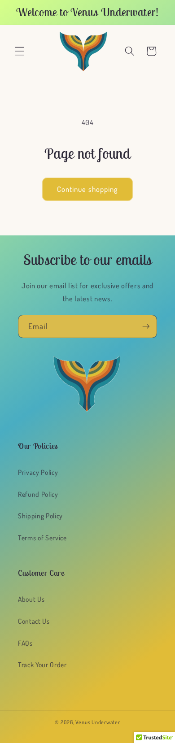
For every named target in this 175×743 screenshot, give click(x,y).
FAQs (25, 643)
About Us (31, 599)
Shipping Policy (40, 515)
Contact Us (34, 621)
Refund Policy (38, 494)
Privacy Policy (38, 472)
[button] (20, 51)
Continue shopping (87, 189)
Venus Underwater (97, 722)
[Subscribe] (146, 326)
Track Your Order (42, 664)
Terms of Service (42, 537)
